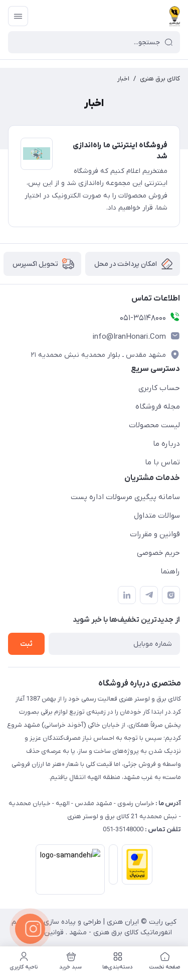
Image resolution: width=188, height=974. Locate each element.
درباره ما (166, 444)
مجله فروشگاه (157, 407)
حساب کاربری (159, 388)
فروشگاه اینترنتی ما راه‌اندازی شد (120, 151)
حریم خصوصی (158, 553)
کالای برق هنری (160, 78)
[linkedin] (127, 595)
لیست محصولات (154, 425)
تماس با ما (162, 462)
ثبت (26, 644)
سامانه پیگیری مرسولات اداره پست (125, 497)
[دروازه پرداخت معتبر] (135, 871)
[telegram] (149, 595)
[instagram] (171, 595)
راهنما (170, 571)
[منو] (18, 16)
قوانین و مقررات (155, 534)
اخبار (123, 78)
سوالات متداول (157, 516)
